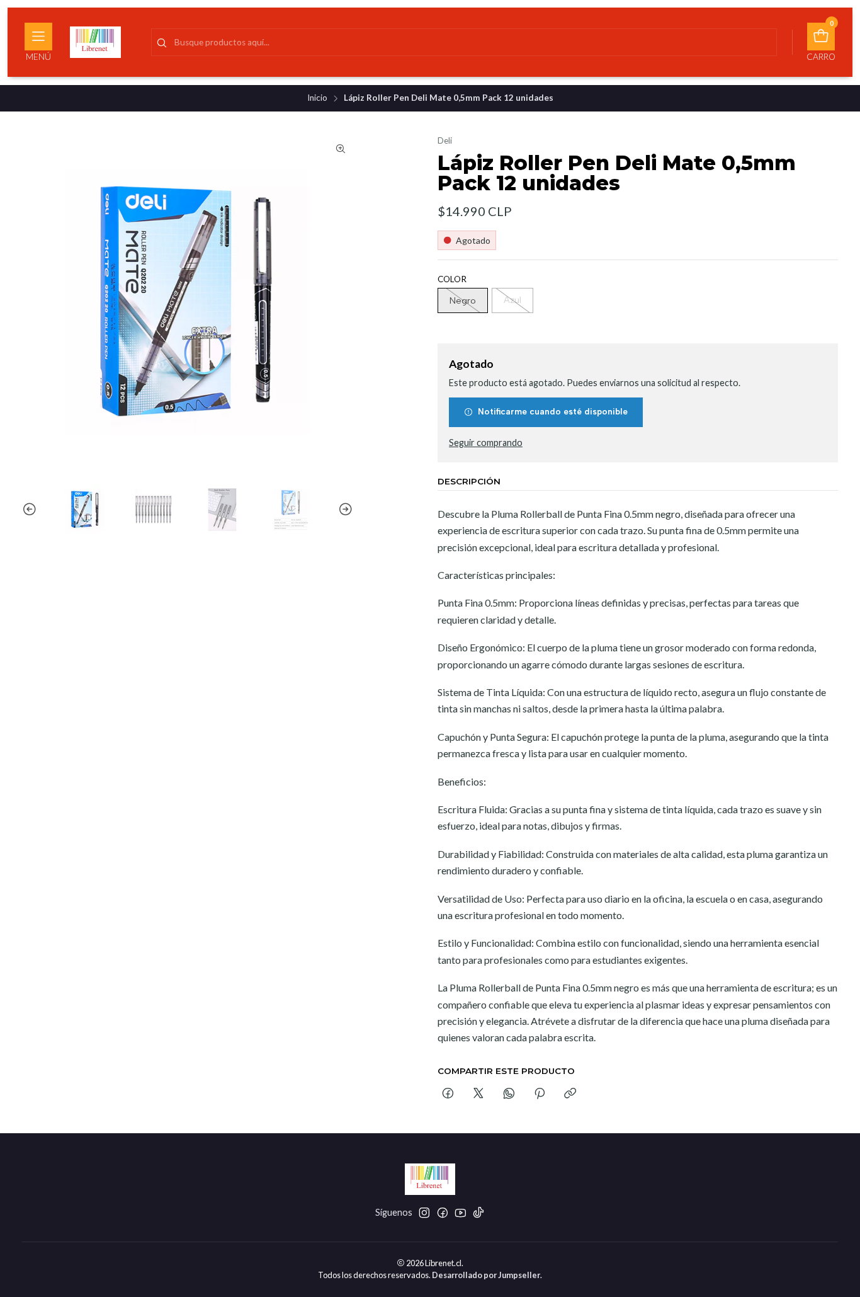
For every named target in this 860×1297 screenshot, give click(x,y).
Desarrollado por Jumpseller (486, 1275)
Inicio (317, 98)
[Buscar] (162, 43)
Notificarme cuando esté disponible (553, 412)
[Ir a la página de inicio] (95, 42)
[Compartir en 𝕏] (478, 1094)
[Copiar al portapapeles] (570, 1094)
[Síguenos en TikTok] (478, 1212)
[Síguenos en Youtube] (461, 1212)
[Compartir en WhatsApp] (509, 1094)
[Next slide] (343, 509)
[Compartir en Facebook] (448, 1094)
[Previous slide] (31, 509)
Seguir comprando (486, 442)
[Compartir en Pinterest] (539, 1094)
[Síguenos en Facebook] (442, 1212)
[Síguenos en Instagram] (424, 1212)
